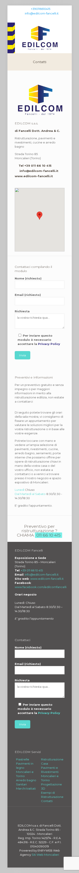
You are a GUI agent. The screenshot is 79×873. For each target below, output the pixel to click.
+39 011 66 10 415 (32, 570)
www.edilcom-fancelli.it (34, 176)
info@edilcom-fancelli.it (42, 13)
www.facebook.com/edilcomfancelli (40, 587)
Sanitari (21, 784)
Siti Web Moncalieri (45, 854)
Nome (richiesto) (28, 278)
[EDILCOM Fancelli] (39, 38)
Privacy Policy (49, 344)
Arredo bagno (26, 780)
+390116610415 (40, 9)
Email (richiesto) (28, 295)
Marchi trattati (26, 788)
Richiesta (22, 311)
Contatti (47, 801)
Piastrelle (22, 759)
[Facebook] (36, 19)
